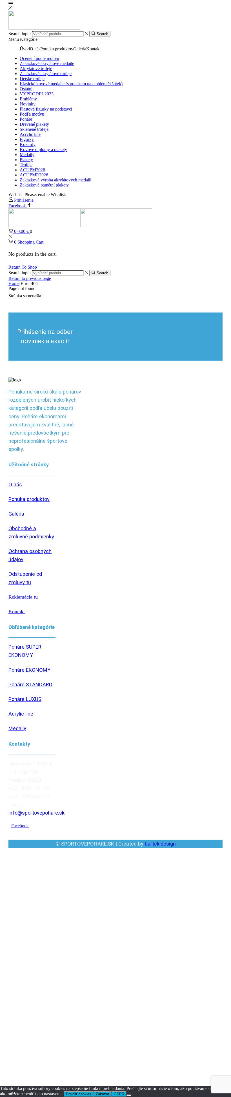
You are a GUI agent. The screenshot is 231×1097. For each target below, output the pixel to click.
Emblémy (28, 98)
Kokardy (27, 144)
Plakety (26, 159)
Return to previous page (29, 278)
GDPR (119, 1094)
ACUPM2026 (32, 169)
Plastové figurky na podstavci (46, 109)
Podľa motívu (32, 114)
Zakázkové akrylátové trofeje (46, 73)
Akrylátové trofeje (36, 68)
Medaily (27, 154)
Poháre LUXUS (24, 699)
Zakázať (102, 1094)
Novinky (27, 104)
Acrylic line (30, 134)
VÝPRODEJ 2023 (37, 93)
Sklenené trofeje (34, 129)
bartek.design (160, 844)
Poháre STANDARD (30, 684)
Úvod (25, 48)
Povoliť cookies (78, 1094)
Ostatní (26, 88)
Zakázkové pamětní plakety (44, 185)
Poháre (26, 119)
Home (13, 283)
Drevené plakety (34, 124)
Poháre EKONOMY (29, 670)
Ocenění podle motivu (39, 58)
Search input (19, 33)
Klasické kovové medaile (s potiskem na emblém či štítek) (71, 83)
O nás (35, 48)
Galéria (79, 48)
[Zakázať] (128, 1095)
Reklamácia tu (23, 597)
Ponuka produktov (56, 48)
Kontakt (93, 48)
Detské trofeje (32, 78)
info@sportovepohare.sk (36, 813)
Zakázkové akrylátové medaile (47, 63)
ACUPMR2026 (34, 174)
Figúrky (27, 139)
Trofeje (26, 164)
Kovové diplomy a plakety (43, 149)
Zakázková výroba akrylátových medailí (55, 179)
